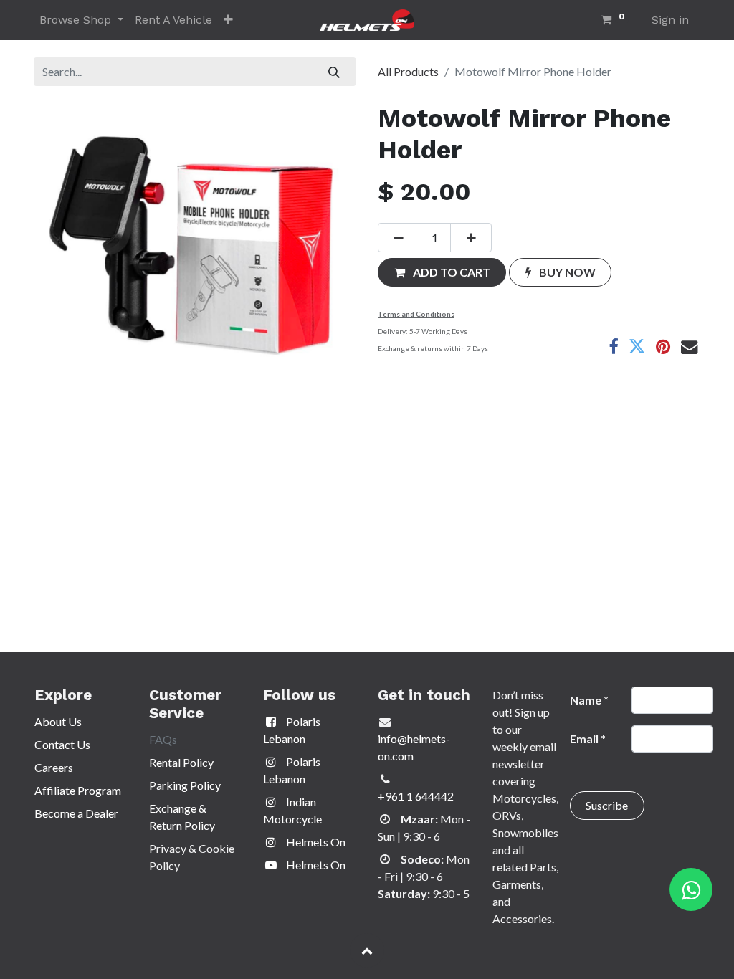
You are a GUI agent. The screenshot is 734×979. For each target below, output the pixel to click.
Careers (53, 767)
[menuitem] (173, 20)
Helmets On (314, 842)
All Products (408, 71)
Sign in (670, 20)
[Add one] (471, 237)
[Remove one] (398, 237)
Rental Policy (181, 762)
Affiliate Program (77, 790)
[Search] (334, 71)
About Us (58, 721)
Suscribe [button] (607, 805)
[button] (228, 20)
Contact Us (62, 744)
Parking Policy (185, 785)
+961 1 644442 (416, 796)
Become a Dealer (76, 813)
